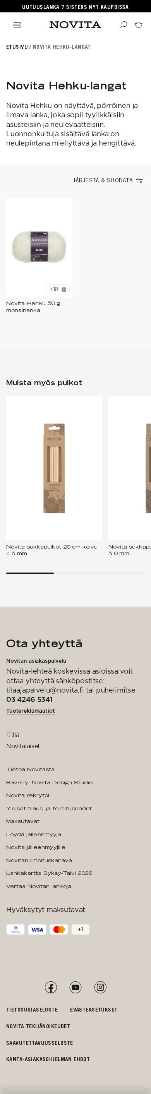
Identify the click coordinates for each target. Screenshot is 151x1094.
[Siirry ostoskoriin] (138, 25)
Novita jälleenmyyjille (35, 847)
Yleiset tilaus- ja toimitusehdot (49, 808)
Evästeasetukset (93, 1009)
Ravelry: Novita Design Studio (49, 782)
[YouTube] (75, 987)
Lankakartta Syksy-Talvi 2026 (49, 873)
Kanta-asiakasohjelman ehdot (48, 1059)
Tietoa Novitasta (30, 769)
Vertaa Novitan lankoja (38, 886)
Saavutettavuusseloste (39, 1042)
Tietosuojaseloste (32, 1009)
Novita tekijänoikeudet (38, 1026)
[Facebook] (51, 987)
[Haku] (123, 25)
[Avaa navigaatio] (17, 25)
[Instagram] (100, 987)
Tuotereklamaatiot (30, 711)
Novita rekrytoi (27, 795)
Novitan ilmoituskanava (39, 860)
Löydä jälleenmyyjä (33, 834)
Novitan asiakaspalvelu (36, 661)
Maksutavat (22, 821)
